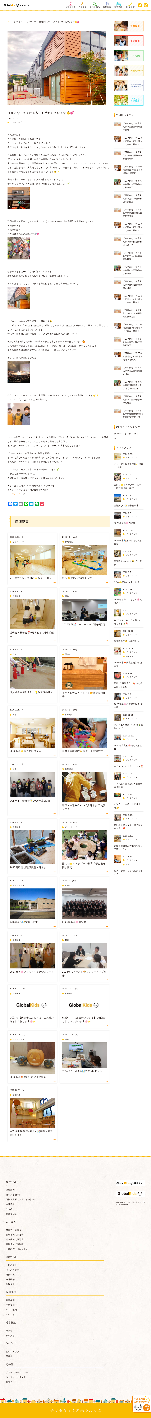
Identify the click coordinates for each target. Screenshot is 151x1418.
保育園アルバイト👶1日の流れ (128, 563)
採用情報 (107, 7)
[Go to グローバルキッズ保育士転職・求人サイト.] (9, 22)
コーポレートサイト (16, 1377)
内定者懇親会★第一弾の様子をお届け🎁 (128, 826)
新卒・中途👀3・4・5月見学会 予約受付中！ (84, 807)
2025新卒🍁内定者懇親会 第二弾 (128, 664)
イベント (10, 1314)
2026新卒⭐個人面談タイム (25, 751)
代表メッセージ (13, 1195)
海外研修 (10, 1279)
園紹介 (68, 654)
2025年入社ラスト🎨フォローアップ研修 (84, 974)
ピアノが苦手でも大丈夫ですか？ (128, 872)
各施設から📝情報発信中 (24, 922)
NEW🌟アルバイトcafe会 (127, 582)
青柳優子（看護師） (16, 1244)
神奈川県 (10, 1335)
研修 (67, 596)
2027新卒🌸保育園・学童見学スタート (32, 972)
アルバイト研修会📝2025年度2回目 (30, 800)
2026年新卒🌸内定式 (74, 922)
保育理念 (10, 1190)
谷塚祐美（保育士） (16, 1234)
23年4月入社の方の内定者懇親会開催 (128, 785)
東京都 (9, 1330)
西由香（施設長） (15, 1230)
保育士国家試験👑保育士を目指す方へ (83, 751)
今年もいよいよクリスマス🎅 (128, 766)
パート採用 (11, 1310)
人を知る (83, 7)
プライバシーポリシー (17, 1372)
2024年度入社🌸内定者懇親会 (128, 747)
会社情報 (10, 1204)
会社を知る (70, 7)
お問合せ (10, 1382)
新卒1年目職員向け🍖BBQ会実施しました (128, 685)
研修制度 (10, 1274)
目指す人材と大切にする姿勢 (20, 1199)
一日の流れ (11, 1265)
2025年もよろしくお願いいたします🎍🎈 (127, 622)
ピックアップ (16, 122)
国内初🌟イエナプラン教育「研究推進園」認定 (83, 865)
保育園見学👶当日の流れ (126, 641)
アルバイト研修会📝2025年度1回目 (82, 1071)
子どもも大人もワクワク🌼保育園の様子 (83, 695)
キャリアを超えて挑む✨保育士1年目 (31, 578)
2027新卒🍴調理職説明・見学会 (28, 867)
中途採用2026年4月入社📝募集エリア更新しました (31, 1133)
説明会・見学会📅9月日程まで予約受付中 (32, 634)
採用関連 (69, 542)
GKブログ (130, 7)
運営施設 (118, 7)
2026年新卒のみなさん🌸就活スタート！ (128, 601)
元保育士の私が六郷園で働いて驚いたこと (128, 847)
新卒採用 (10, 1300)
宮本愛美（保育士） (16, 1239)
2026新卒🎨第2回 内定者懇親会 (28, 1077)
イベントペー (16, 494)
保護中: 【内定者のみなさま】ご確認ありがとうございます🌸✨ (84, 1019)
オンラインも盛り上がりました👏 (128, 806)
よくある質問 (12, 1270)
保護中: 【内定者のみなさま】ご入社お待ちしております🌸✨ (32, 1019)
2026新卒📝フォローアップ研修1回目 (83, 624)
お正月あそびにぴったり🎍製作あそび (128, 726)
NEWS (9, 1209)
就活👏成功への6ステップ (77, 578)
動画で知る (11, 1214)
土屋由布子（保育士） (17, 1249)
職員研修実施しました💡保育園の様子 (31, 692)
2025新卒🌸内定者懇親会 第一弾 (128, 706)
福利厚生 (10, 1284)
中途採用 (10, 1305)
